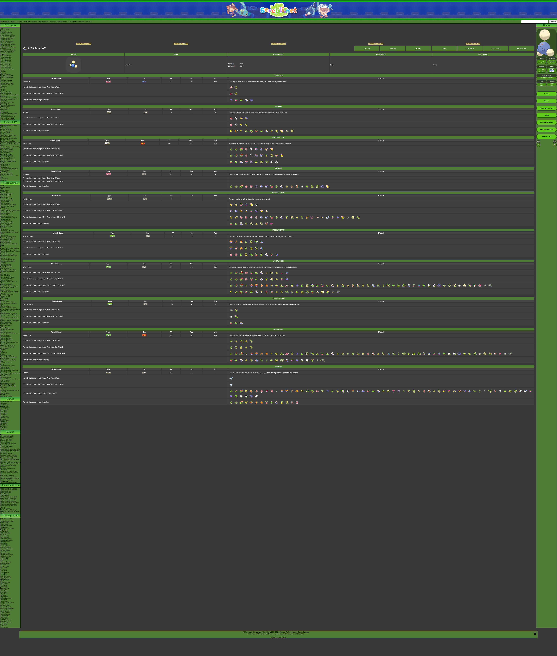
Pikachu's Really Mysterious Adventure (8, 506)
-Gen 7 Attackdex (5, 64)
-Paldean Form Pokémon (7, 119)
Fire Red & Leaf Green (7, 329)
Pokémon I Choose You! (7, 475)
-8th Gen (2, 89)
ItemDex (2, 70)
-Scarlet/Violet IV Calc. (7, 83)
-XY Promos (3, 585)
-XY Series (3, 569)
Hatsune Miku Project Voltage (9, 98)
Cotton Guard (28, 304)
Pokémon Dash (4, 335)
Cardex (2, 79)
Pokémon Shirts (5, 108)
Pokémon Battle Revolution (8, 313)
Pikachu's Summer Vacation (8, 488)
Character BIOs (5, 404)
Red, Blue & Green (5, 363)
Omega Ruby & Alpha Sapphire (9, 248)
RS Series (3, 415)
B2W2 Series (4, 425)
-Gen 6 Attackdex (5, 63)
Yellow (2, 364)
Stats (444, 48)
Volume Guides (4, 409)
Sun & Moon (4, 229)
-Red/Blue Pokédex (6, 32)
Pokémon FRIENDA (6, 396)
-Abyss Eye (3, 589)
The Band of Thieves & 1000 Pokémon (8, 256)
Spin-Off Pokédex (5, 74)
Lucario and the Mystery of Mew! (10, 449)
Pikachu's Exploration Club (8, 501)
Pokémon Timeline (5, 92)
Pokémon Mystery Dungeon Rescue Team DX (8, 218)
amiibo (2, 389)
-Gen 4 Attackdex (5, 60)
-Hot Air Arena (4, 604)
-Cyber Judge (4, 618)
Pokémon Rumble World (7, 260)
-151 (1, 560)
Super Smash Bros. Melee (8, 360)
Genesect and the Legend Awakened (8, 466)
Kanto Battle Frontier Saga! (8, 135)
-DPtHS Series (4, 572)
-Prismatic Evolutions (6, 549)
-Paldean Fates (4, 557)
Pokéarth (88, 21)
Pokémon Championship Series (9, 95)
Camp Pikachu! (4, 494)
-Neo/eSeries (4, 575)
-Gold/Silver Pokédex (6, 34)
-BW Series (3, 570)
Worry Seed (27, 267)
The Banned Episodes (6, 151)
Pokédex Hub (43, 21)
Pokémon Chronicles (6, 148)
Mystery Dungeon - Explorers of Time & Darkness (9, 321)
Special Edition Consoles (7, 383)
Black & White (4, 274)
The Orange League (6, 131)
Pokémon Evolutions (6, 158)
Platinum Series (5, 420)
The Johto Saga (5, 132)
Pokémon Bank (4, 249)
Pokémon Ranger (5, 341)
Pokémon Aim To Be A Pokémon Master (10, 144)
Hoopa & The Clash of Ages (8, 471)
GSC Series (3, 413)
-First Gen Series (5, 576)
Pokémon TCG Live (6, 226)
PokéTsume (3, 180)
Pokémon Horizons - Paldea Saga (10, 147)
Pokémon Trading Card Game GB (10, 373)
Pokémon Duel (4, 268)
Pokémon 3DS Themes (7, 384)
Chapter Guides (5, 407)
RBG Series (3, 410)
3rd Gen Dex (495, 48)
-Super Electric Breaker (7, 608)
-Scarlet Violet (4, 565)
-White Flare (4, 544)
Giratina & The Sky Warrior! (8, 455)
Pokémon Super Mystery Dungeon (7, 262)
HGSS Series (4, 422)
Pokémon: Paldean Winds (8, 161)
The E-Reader (4, 348)
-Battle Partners (5, 605)
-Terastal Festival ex (6, 607)
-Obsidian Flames (5, 562)
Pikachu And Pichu (5, 491)
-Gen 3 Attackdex (5, 58)
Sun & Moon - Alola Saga (7, 141)
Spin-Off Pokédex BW (6, 77)
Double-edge (27, 143)
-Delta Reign (4, 531)
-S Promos (3, 626)
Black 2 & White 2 (5, 275)
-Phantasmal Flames (6, 540)
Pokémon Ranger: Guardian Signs (8, 304)
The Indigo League (5, 129)
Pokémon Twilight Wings (7, 157)
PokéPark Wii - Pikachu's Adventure (7, 311)
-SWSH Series (4, 566)
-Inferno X (3, 595)
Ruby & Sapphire (5, 328)
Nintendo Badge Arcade (7, 271)
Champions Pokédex (76, 21)
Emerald (2, 331)
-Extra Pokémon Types (7, 521)
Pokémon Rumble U (6, 280)
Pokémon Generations (6, 155)
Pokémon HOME (5, 213)
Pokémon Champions (6, 193)
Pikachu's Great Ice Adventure (9, 502)
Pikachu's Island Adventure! (8, 500)
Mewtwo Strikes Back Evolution (9, 478)
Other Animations (5, 170)
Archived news (4, 29)
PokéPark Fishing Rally (7, 347)
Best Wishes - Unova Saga (8, 138)
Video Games (10, 183)
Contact (27, 21)
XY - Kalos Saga (5, 139)
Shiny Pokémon (5, 152)
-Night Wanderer (5, 612)
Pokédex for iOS (5, 296)
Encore (25, 112)
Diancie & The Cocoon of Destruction (7, 468)
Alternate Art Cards (6, 525)
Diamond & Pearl (5, 299)
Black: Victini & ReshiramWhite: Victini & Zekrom (9, 460)
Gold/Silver (3, 352)
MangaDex (3, 403)
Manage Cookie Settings (300, 632)
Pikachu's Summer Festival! (8, 497)
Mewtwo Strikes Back (6, 437)
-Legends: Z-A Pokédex (7, 51)
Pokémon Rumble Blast (7, 287)
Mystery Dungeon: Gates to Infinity (8, 282)
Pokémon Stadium (5, 371)
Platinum (2, 300)
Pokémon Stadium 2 (6, 355)
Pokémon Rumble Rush (7, 238)
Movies (10, 432)
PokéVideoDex (4, 167)
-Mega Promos (4, 579)
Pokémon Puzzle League (7, 365)
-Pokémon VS (4, 621)
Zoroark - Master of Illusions (8, 458)
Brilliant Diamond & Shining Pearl (10, 210)
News (2, 28)
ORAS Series (4, 428)
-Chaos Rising (4, 536)
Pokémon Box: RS (5, 338)
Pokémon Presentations (7, 105)
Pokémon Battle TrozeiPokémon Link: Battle (10, 251)
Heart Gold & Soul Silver (7, 302)
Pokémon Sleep (5, 203)
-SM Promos (4, 583)
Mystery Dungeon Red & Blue (9, 342)
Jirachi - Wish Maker (6, 446)
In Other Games (5, 380)
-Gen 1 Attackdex (5, 55)
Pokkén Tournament (6, 267)
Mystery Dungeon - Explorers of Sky (9, 315)
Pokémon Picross (5, 264)
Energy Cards (4, 524)
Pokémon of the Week (7, 84)
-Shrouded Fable (5, 553)
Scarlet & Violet (4, 190)
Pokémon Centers (5, 93)
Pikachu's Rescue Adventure (9, 489)
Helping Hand (27, 199)
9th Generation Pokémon (7, 116)
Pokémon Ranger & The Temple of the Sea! (9, 451)
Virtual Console (4, 381)
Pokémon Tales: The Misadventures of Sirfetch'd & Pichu (9, 176)
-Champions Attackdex (7, 69)
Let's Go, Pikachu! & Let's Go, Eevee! (9, 232)
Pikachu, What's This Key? (8, 510)
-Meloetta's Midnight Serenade (9, 464)
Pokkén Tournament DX (7, 239)
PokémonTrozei (5, 344)
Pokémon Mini (4, 358)
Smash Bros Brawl (5, 325)
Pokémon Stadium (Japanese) (9, 370)
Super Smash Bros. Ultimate (8, 244)
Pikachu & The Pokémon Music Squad (9, 512)
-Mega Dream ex (5, 594)
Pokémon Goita (4, 393)
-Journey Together (5, 547)
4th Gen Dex (521, 48)
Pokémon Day (4, 103)
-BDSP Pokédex (5, 45)
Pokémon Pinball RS (6, 339)
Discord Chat (4, 112)
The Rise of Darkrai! (6, 453)
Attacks (418, 48)
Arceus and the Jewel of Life (8, 456)
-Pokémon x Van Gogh (7, 102)
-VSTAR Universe (5, 620)
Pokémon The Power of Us (8, 477)
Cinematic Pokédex (6, 80)
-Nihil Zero (3, 592)
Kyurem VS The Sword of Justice (10, 462)
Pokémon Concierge (6, 173)
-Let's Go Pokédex (5, 42)
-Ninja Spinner (4, 591)
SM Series (3, 429)
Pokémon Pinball (5, 368)
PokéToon (3, 163)
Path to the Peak (5, 164)
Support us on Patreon (278, 637)
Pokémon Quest (5, 242)
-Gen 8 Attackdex (5, 66)
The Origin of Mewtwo (6, 436)
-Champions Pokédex (6, 53)
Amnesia (26, 174)
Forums (19, 21)
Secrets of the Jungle (6, 480)
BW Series (3, 423)
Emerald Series (4, 417)
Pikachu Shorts (10, 485)
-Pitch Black (3, 534)
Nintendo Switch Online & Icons (9, 390)
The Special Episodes (6, 150)
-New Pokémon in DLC (7, 118)
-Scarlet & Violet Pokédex (8, 50)
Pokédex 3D (4, 289)
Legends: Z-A (4, 191)
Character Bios (4, 128)
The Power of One (5, 439)
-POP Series (4, 586)
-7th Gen (2, 90)
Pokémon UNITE (5, 201)
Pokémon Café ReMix (6, 199)
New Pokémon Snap (6, 223)
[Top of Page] (535, 634)
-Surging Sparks (5, 550)
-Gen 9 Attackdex (5, 67)
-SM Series (3, 567)
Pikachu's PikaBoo (5, 492)
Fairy (332, 65)
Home (13, 21)
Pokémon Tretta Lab (6, 278)
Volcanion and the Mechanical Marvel (9, 473)
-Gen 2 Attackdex (5, 57)
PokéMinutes (4, 165)
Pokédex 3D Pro (5, 290)
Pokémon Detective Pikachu (8, 482)
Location (393, 48)
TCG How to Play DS (6, 294)
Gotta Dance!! (4, 495)
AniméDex (3, 126)
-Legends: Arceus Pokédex (8, 47)
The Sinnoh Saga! (5, 136)
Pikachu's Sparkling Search (8, 504)
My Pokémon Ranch (6, 323)
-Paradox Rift (4, 559)
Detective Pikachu (5, 241)
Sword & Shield (4, 209)
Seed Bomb (27, 335)
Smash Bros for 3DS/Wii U (8, 270)
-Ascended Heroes (5, 538)
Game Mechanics (5, 82)
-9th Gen (2, 87)
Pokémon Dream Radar (7, 277)
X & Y (2, 246)
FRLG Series (4, 416)
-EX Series (3, 573)
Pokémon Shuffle (5, 258)
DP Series (3, 419)
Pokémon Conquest (6, 284)
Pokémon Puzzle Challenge (8, 357)
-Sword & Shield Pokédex (7, 44)
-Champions (3, 86)
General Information (6, 401)
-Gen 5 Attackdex (5, 61)
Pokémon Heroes (5, 445)
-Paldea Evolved (5, 563)
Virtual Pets (3, 387)
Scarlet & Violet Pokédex (58, 21)
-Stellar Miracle (4, 611)
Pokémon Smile (5, 220)
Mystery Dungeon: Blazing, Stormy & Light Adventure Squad (10, 308)
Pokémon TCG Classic (7, 528)
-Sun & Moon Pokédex (7, 41)
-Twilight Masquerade (6, 554)
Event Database (5, 115)
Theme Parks (4, 109)
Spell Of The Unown (6, 440)
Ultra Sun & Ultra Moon (7, 230)
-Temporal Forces (5, 556)
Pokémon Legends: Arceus (8, 212)
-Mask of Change (5, 614)
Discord (34, 21)
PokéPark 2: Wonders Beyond (9, 286)
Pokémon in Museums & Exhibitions (7, 100)
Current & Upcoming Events (8, 114)
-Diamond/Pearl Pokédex (7, 37)
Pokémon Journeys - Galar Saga (10, 142)
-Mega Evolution (5, 541)
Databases (10, 25)
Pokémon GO (4, 197)
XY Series (3, 426)
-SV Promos (3, 581)
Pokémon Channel (5, 336)
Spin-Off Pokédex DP (6, 76)
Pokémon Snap (4, 367)
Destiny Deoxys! (5, 448)
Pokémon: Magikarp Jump (8, 236)
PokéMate (3, 349)
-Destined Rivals (5, 546)
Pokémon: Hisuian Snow (7, 160)
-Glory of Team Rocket (7, 602)
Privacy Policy (285, 632)
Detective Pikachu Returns (8, 204)
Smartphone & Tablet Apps (8, 386)
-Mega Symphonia (5, 598)
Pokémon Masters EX (6, 200)
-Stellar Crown (4, 552)
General (367, 48)
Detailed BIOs (4, 406)
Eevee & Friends (5, 508)
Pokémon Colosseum (6, 332)
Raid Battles (4, 527)
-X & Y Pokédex (5, 39)
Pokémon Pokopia (5, 194)
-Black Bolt (3, 543)
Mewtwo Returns (5, 442)
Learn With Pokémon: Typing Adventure (9, 292)
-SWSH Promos (5, 582)
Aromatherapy (28, 236)
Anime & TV (10, 122)
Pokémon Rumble (5, 306)
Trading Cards (10, 515)
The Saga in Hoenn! (6, 134)
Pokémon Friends (5, 196)
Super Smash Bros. (6, 374)
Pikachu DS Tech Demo (7, 345)
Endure (25, 373)
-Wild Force (3, 617)
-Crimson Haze (4, 615)
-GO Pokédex (4, 48)
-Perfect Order (4, 537)
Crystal (2, 354)
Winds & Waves (5, 187)
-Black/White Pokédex (6, 38)
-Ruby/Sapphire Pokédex (7, 35)
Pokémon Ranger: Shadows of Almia (9, 318)
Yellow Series (4, 412)
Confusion (26, 82)
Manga (10, 399)
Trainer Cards (4, 522)
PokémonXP (4, 96)
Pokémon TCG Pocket (7, 206)
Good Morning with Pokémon (9, 168)
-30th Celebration (5, 533)
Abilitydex (3, 73)
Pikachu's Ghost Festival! (8, 498)
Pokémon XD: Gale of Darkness (10, 334)
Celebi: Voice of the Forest (8, 443)
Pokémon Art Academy (7, 254)
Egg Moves (470, 48)
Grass (435, 65)
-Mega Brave (4, 597)
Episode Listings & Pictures (8, 125)
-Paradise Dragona (5, 610)
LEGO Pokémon (5, 106)
